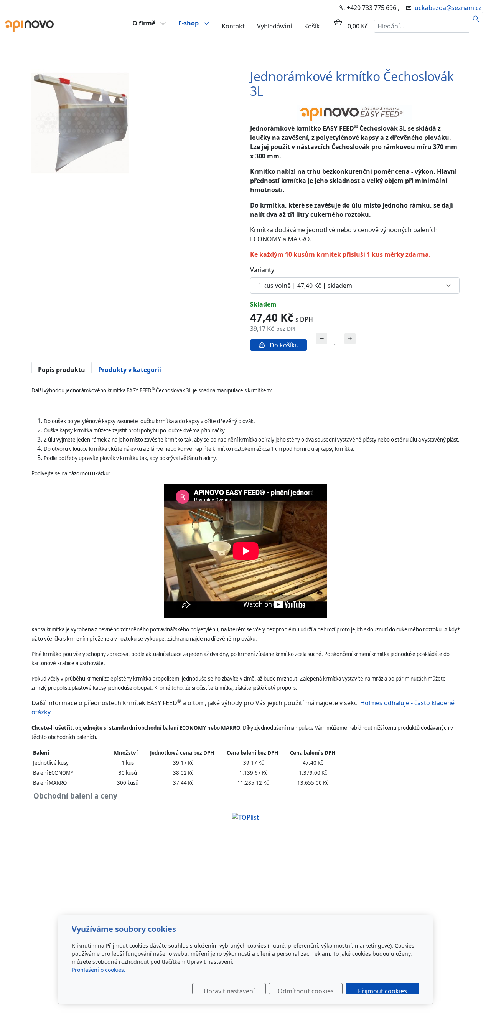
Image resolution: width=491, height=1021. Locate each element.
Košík (312, 26)
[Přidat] (350, 338)
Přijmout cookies (382, 990)
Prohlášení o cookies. (98, 969)
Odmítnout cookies (306, 990)
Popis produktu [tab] (61, 369)
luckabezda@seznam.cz (447, 7)
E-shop (189, 23)
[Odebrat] (321, 338)
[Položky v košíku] (338, 22)
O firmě (144, 23)
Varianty (262, 270)
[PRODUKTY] (29, 25)
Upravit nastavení (229, 990)
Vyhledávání (274, 26)
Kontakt (233, 26)
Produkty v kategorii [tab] (129, 369)
